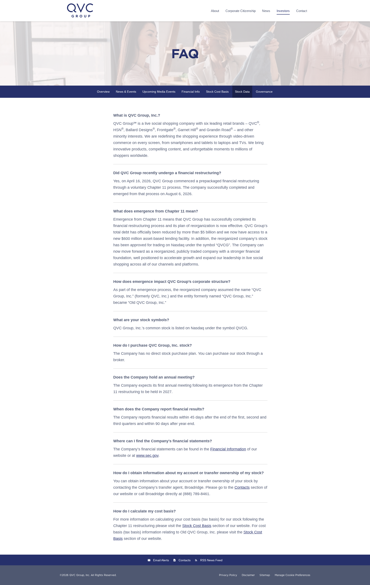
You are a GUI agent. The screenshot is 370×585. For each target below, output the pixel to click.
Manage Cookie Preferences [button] (292, 575)
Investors (283, 11)
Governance (264, 91)
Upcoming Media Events (158, 91)
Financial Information (228, 449)
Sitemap (265, 575)
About (215, 11)
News (266, 11)
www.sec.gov (147, 455)
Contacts (242, 487)
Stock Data (242, 91)
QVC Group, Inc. (79, 575)
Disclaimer (248, 575)
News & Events (126, 91)
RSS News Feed (211, 560)
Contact (301, 11)
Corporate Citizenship (240, 11)
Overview (103, 91)
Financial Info (191, 91)
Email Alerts (161, 560)
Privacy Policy (228, 575)
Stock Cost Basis (217, 91)
